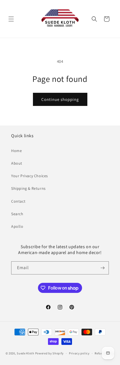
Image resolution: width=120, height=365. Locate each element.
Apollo (17, 226)
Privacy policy (79, 353)
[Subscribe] (102, 267)
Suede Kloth (25, 353)
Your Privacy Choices (29, 175)
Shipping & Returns (28, 188)
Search (17, 213)
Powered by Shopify (49, 353)
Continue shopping (60, 99)
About (16, 163)
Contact (18, 201)
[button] (11, 19)
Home (16, 150)
